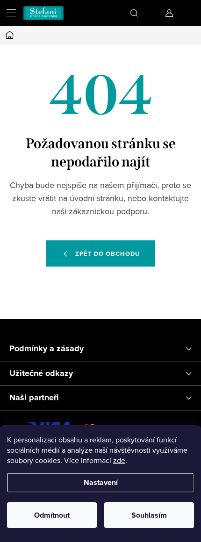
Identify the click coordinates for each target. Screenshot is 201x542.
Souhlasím (149, 515)
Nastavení (101, 482)
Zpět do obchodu (107, 253)
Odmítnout (52, 515)
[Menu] (11, 13)
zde (119, 460)
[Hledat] (134, 13)
